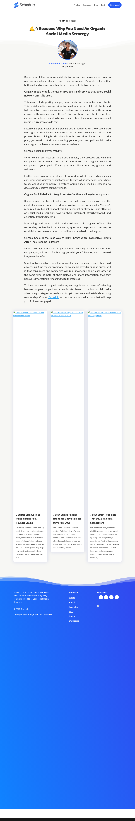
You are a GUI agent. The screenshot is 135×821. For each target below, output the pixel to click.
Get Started (115, 5)
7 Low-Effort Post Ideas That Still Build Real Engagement (103, 518)
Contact (72, 616)
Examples (87, 5)
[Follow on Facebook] (101, 597)
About (72, 602)
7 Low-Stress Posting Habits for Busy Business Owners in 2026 (67, 518)
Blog (96, 5)
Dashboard (74, 620)
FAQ (103, 5)
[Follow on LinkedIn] (111, 597)
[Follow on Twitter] (106, 597)
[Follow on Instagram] (117, 597)
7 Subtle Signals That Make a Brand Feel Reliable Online (28, 518)
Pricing (77, 5)
